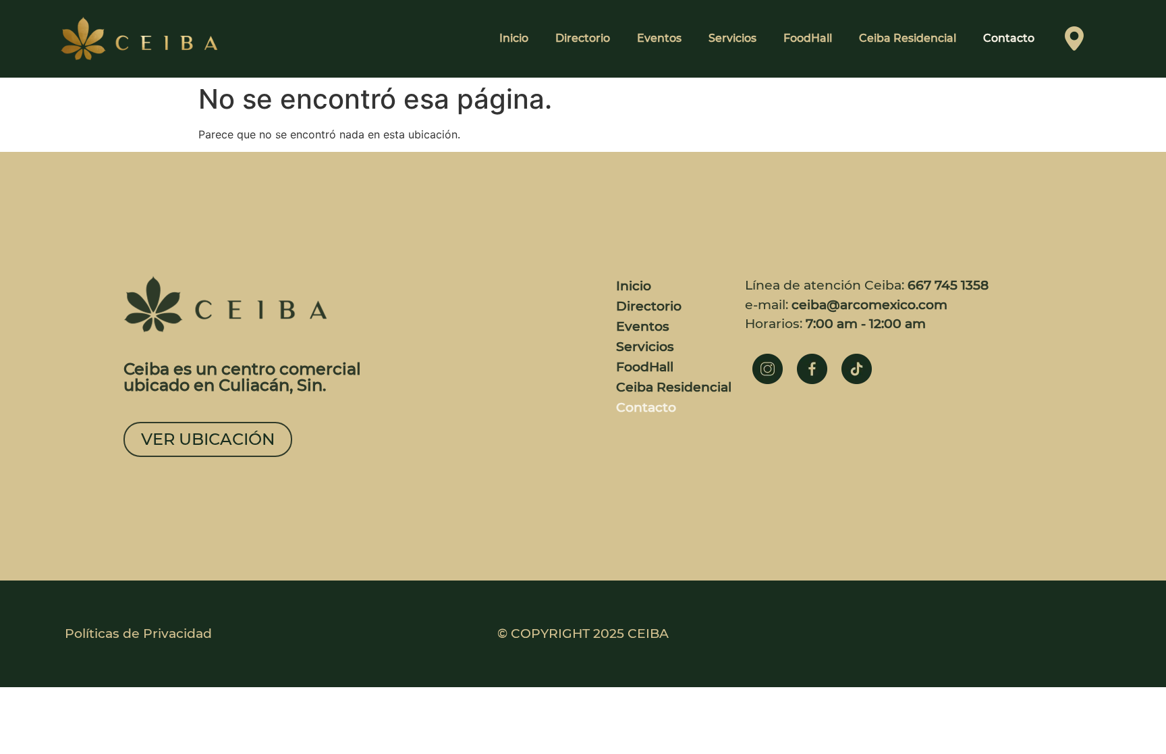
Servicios (732, 38)
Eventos (659, 38)
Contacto (1008, 38)
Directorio (582, 38)
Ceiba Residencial (907, 38)
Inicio (513, 38)
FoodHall (807, 38)
